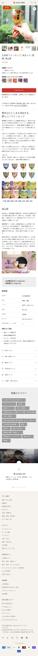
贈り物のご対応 (21, 103)
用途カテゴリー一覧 (8, 548)
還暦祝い (4, 503)
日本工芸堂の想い (7, 603)
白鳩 (4, 201)
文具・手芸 (5, 538)
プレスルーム (6, 613)
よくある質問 (6, 571)
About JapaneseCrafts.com (9, 619)
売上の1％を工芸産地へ (21, 105)
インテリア (5, 535)
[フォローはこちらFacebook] (3, 638)
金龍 (27, 201)
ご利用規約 (5, 584)
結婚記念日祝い (7, 506)
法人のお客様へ (7, 610)
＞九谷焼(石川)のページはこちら (15, 281)
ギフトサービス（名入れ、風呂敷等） (13, 568)
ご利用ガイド (6, 558)
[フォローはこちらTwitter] (7, 638)
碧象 (8, 201)
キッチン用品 (6, 532)
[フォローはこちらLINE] (27, 638)
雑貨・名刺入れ (7, 542)
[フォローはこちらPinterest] (17, 638)
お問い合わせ (6, 574)
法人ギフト (5, 509)
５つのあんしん (7, 607)
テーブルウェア (7, 529)
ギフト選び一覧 (7, 519)
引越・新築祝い (7, 513)
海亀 (19, 201)
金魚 (31, 201)
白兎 (23, 201)
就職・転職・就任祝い (9, 516)
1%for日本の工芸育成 (8, 616)
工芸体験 (4, 545)
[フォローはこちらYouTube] (22, 638)
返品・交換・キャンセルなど (11, 564)
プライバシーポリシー (9, 590)
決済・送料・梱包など (9, 561)
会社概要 (4, 594)
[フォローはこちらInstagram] (12, 638)
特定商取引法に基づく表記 (10, 587)
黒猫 (12, 201)
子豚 (16, 201)
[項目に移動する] (4, 48)
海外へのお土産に (7, 500)
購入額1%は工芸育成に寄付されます (19, 456)
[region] (19, 476)
